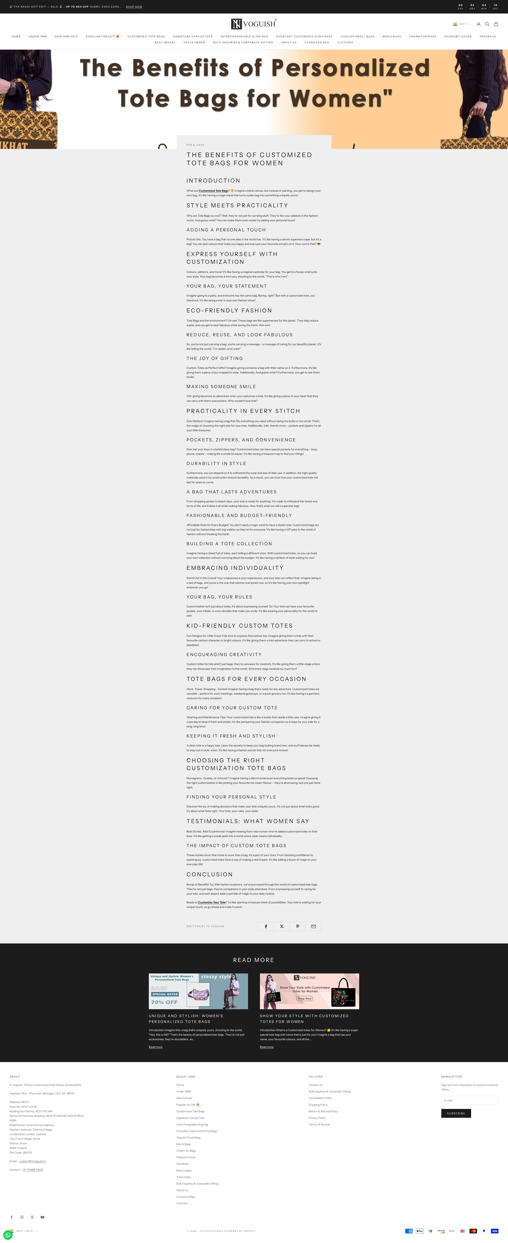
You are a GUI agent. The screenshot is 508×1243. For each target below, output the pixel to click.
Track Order (194, 42)
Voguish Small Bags (358, 36)
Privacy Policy (317, 1118)
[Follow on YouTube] (42, 1217)
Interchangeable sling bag (244, 36)
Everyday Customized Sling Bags (304, 36)
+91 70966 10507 (32, 1169)
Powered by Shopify (240, 1231)
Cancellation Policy (320, 1098)
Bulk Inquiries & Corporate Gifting (243, 42)
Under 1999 (38, 36)
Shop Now (134, 6)
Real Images (165, 42)
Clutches (345, 42)
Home (16, 36)
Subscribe (456, 1113)
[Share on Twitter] (282, 926)
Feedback (488, 36)
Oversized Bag (317, 42)
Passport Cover (458, 36)
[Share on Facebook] (266, 926)
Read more (156, 1047)
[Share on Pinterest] (298, 926)
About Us (289, 42)
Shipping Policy (318, 1105)
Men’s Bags (392, 36)
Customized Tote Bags (146, 36)
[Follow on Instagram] (22, 1217)
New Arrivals (66, 36)
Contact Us (316, 1085)
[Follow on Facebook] (11, 1217)
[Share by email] (313, 926)
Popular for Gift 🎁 (102, 36)
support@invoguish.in (32, 1161)
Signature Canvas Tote (193, 36)
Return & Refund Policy (323, 1111)
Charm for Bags (422, 36)
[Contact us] (8, 1235)
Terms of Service (319, 1124)
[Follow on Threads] (32, 1217)
